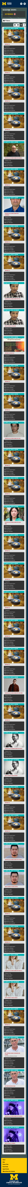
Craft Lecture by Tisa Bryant (10, 326)
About (4, 1159)
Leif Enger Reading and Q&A (10, 1086)
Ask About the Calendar (9, 1171)
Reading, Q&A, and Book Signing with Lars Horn (13, 693)
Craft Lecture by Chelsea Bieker (11, 997)
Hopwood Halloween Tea (9, 353)
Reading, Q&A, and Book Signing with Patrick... (13, 859)
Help (4, 1162)
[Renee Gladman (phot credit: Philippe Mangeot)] (14, 767)
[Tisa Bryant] (14, 291)
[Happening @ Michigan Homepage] (4, 7)
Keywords (10, 14)
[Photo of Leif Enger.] (14, 1045)
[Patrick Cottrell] (14, 851)
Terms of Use (5, 1164)
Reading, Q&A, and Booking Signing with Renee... (14, 748)
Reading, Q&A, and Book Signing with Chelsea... (13, 970)
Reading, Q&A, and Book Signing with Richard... (13, 158)
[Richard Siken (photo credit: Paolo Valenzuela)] (14, 150)
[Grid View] (21, 24)
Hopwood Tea (7, 44)
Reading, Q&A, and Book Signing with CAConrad (13, 1116)
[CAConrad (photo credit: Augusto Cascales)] (14, 1108)
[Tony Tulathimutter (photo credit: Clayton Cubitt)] (14, 430)
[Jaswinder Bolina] (14, 205)
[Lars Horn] (14, 685)
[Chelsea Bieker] (14, 962)
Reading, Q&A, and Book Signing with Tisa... (13, 299)
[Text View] (17, 24)
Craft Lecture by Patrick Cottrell (11, 886)
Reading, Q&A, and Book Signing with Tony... (13, 438)
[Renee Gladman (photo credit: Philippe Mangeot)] (14, 740)
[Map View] (24, 24)
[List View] (14, 24)
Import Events (6, 1169)
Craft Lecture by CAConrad (10, 1143)
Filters (7, 20)
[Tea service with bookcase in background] (14, 36)
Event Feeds (5, 1166)
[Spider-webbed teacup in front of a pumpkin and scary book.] (14, 345)
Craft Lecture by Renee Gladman (11, 775)
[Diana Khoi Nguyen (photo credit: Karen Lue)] (14, 514)
